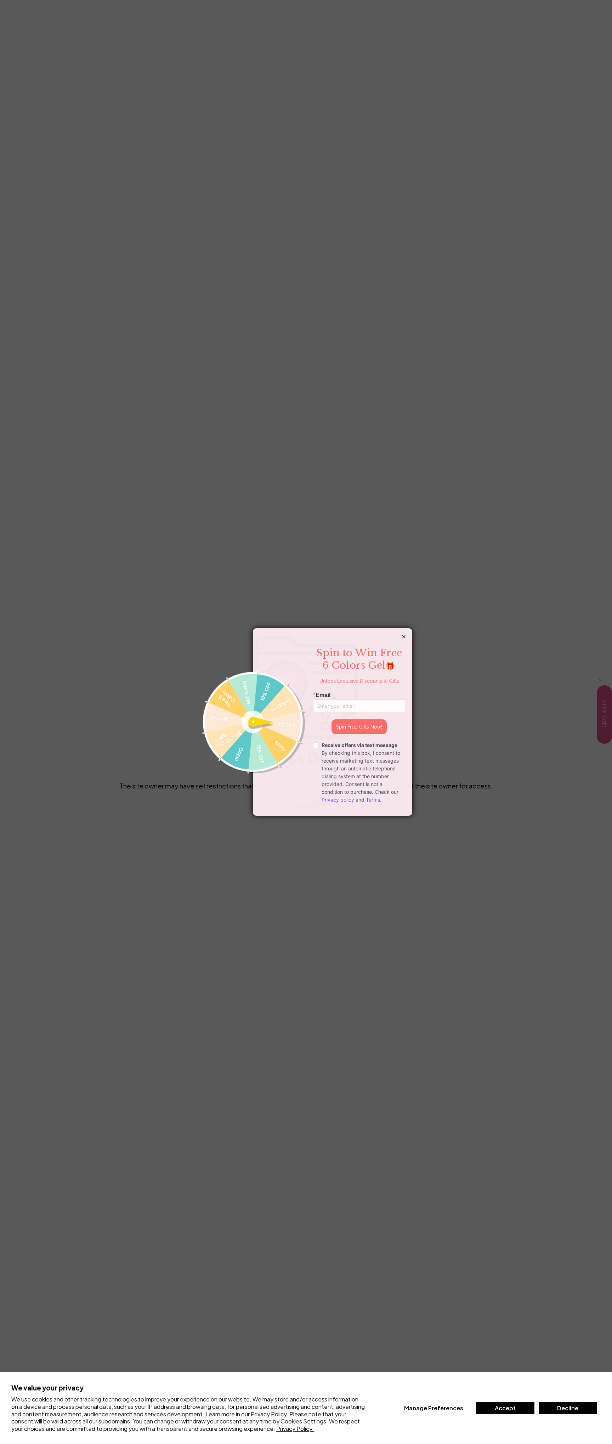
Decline (567, 1408)
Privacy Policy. (295, 1428)
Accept (505, 1408)
